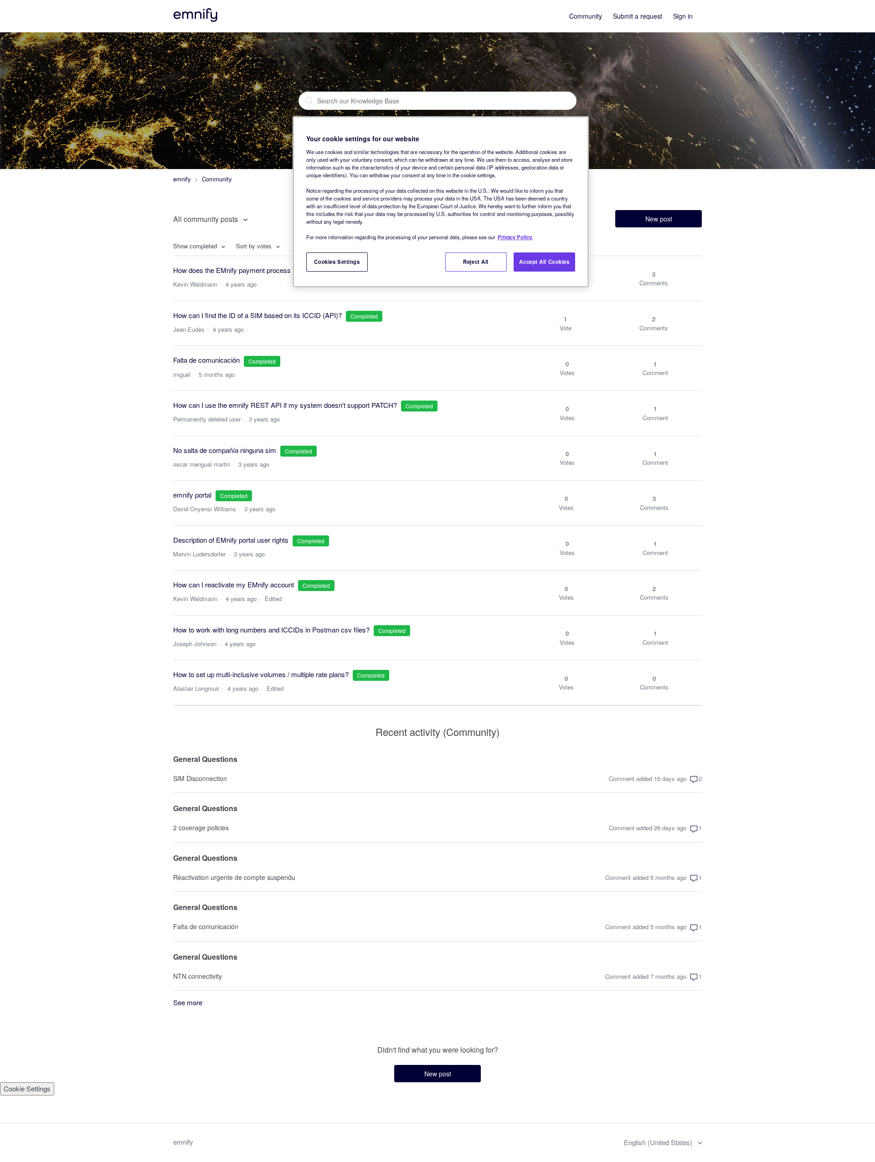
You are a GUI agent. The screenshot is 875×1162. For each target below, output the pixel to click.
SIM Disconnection (200, 778)
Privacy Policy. (515, 237)
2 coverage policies (201, 827)
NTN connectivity (197, 976)
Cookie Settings (27, 1088)
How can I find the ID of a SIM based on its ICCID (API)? (257, 315)
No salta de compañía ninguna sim (224, 450)
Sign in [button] (683, 16)
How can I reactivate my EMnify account (233, 584)
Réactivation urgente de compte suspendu (234, 877)
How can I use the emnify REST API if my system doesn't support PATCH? (285, 405)
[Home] (196, 19)
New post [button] (658, 218)
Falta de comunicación (207, 360)
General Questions (205, 759)
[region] (441, 202)
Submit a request (637, 16)
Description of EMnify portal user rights (230, 540)
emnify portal (192, 494)
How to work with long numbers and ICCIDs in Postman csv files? (271, 629)
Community (585, 16)
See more (187, 1002)
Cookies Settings (337, 261)
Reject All (476, 261)
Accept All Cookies (544, 261)
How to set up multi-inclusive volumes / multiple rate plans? (261, 674)
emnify (182, 179)
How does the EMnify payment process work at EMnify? (257, 270)
